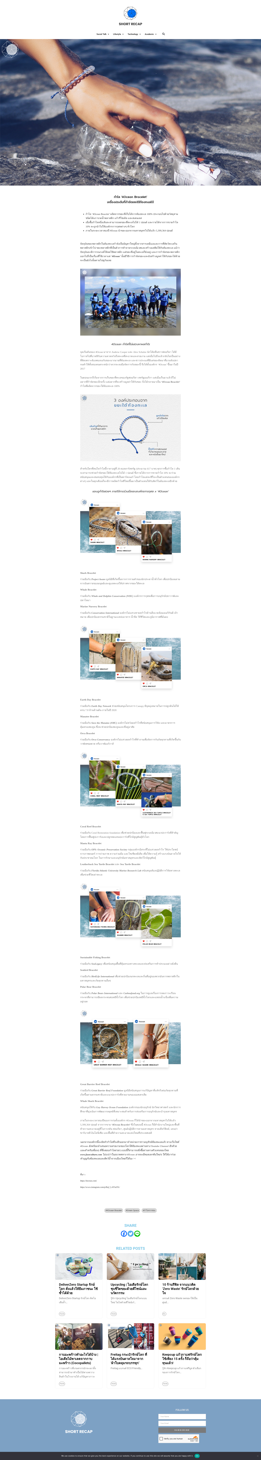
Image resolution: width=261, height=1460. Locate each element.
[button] (163, 34)
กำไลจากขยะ (150, 1210)
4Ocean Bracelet (114, 1210)
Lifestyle (117, 34)
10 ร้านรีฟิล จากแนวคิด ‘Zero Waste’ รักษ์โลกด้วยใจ (180, 1289)
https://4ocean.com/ (88, 1181)
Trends (62, 1314)
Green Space (133, 1210)
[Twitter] (131, 1234)
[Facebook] (124, 1234)
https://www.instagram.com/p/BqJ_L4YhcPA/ (100, 1187)
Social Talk (101, 34)
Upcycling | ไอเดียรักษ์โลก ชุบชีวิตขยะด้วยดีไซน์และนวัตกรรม (129, 1289)
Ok (197, 1456)
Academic (149, 34)
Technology (133, 34)
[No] (257, 1456)
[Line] (137, 1234)
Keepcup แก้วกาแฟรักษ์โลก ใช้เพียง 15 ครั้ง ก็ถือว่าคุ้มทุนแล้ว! (182, 1359)
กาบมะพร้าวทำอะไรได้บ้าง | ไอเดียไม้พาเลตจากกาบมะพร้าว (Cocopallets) (78, 1359)
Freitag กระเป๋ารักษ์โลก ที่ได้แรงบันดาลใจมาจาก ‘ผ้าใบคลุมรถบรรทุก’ (129, 1359)
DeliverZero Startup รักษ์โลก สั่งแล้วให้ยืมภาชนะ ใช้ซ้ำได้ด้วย (78, 1289)
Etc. (164, 1314)
